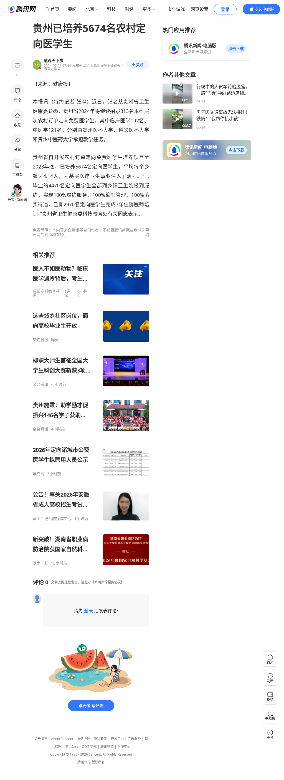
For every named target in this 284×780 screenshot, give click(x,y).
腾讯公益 (71, 746)
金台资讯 (40, 384)
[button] (236, 48)
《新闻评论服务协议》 (107, 582)
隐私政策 (100, 738)
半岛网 (38, 474)
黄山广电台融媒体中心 (52, 518)
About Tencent (62, 738)
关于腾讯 (40, 738)
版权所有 (98, 762)
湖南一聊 (40, 563)
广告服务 (134, 738)
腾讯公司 (84, 762)
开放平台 (117, 738)
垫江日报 (40, 340)
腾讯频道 (107, 746)
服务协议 (83, 738)
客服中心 (124, 746)
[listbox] (91, 408)
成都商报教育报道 (46, 293)
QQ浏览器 (89, 746)
